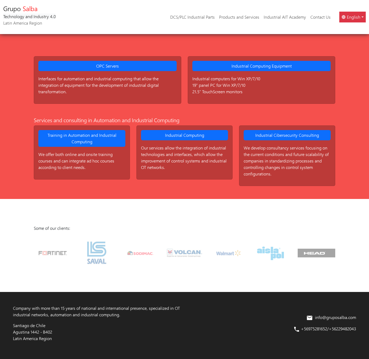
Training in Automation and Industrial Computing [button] (82, 138)
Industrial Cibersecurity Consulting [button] (287, 135)
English (353, 17)
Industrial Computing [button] (184, 135)
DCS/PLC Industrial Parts (192, 17)
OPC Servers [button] (107, 66)
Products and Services (239, 17)
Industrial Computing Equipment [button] (262, 66)
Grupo (29, 15)
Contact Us (320, 17)
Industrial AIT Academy (285, 17)
